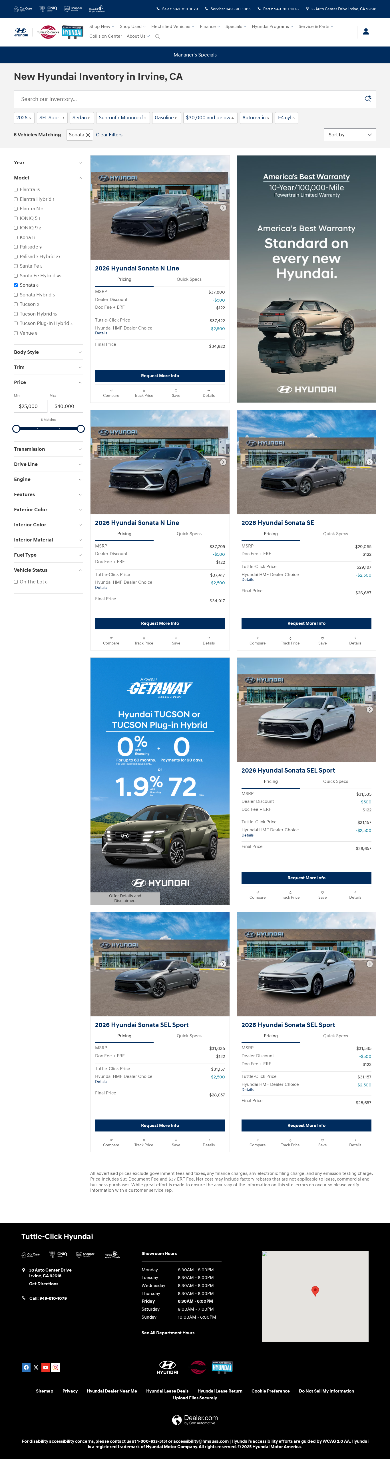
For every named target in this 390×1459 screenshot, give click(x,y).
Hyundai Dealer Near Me (112, 1391)
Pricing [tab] (124, 279)
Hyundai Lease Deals (167, 1391)
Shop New (99, 26)
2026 (23, 117)
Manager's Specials (195, 55)
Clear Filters (109, 135)
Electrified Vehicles (170, 26)
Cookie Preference (271, 1391)
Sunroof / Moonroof (122, 117)
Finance (208, 26)
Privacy (70, 1391)
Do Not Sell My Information (326, 1391)
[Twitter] (36, 1367)
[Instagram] (55, 1367)
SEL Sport (51, 117)
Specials (234, 26)
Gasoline (166, 117)
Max (53, 395)
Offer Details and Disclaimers (122, 899)
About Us (136, 36)
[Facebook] (26, 1367)
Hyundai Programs (270, 26)
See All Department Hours (168, 1333)
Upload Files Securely (195, 1398)
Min (17, 395)
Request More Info (160, 376)
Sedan (81, 117)
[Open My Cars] (364, 32)
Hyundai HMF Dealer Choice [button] (123, 331)
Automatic (255, 117)
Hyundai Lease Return (220, 1391)
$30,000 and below (210, 117)
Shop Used (131, 26)
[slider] (16, 429)
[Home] (23, 32)
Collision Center (105, 36)
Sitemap (44, 1391)
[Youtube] (45, 1367)
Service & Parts (314, 26)
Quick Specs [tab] (189, 279)
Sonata (76, 135)
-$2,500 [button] (217, 329)
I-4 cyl (286, 117)
